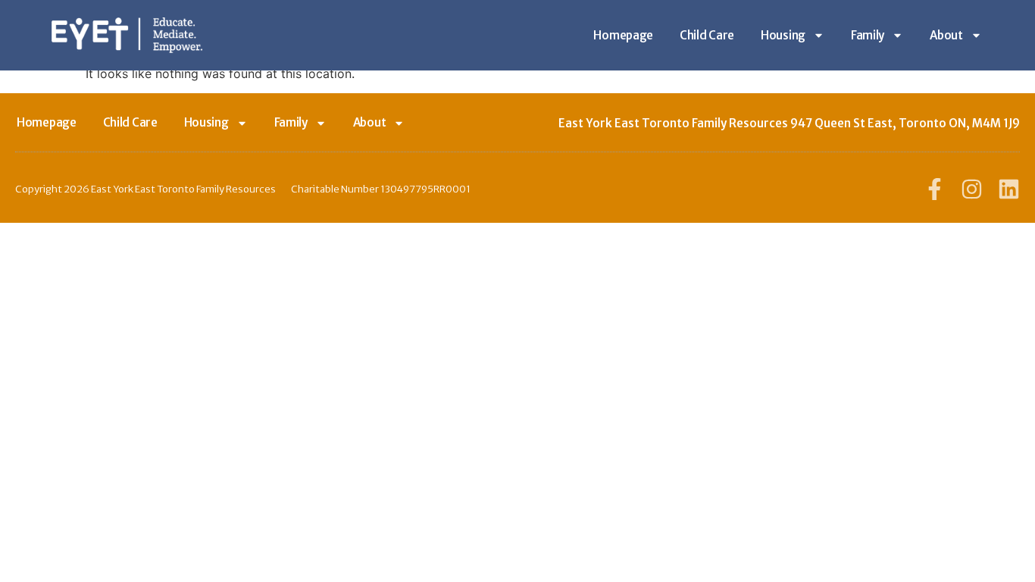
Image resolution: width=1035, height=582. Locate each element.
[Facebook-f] (935, 189)
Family (867, 35)
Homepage (623, 35)
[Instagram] (972, 189)
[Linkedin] (1009, 189)
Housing (783, 35)
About (946, 35)
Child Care (707, 35)
